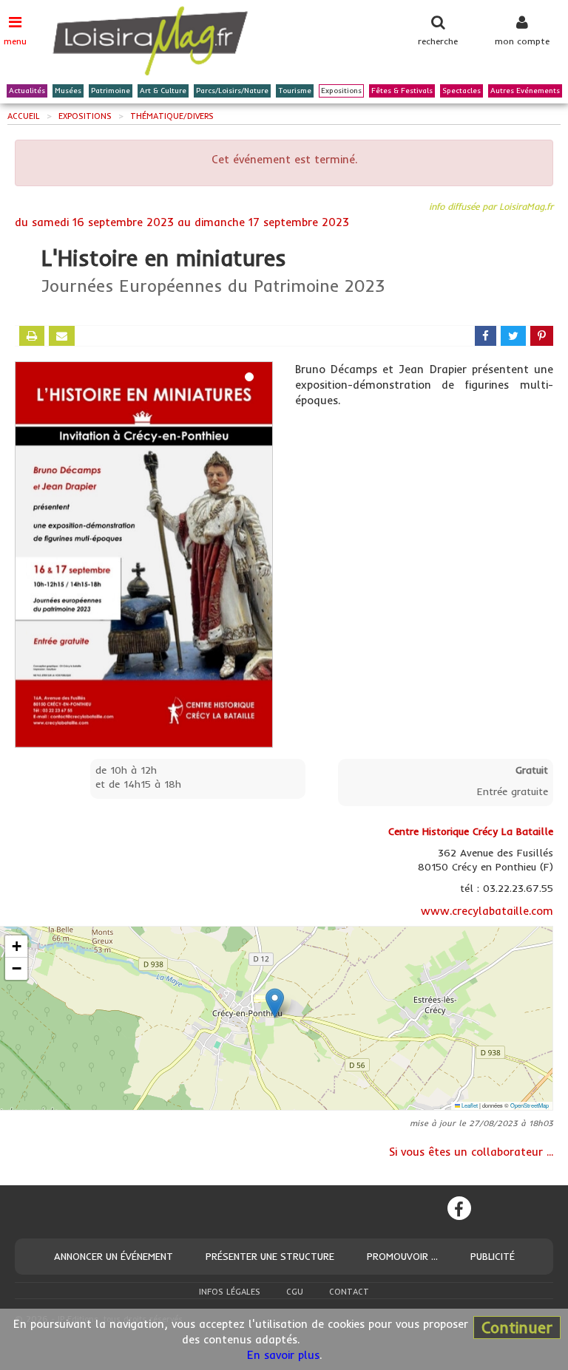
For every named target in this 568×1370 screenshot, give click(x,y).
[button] (275, 1003)
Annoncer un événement (113, 1256)
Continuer (516, 1327)
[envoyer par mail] (62, 336)
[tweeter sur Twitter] (513, 336)
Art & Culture (163, 90)
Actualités (27, 90)
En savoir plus (283, 1355)
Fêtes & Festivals (402, 90)
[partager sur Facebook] (485, 336)
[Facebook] (459, 1208)
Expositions (341, 90)
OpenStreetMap (529, 1105)
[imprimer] (31, 336)
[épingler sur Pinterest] (541, 336)
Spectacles (461, 90)
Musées (68, 90)
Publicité (492, 1256)
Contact (349, 1291)
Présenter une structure (270, 1256)
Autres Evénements (525, 90)
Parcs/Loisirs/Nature (232, 90)
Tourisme (294, 90)
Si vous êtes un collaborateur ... (471, 1152)
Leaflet (469, 1105)
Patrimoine (110, 90)
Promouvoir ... (402, 1256)
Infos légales (229, 1291)
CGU (294, 1291)
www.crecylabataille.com (487, 911)
